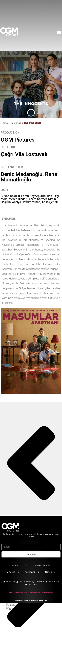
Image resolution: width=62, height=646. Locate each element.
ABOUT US (13, 572)
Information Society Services (42, 592)
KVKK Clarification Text (17, 592)
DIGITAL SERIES (41, 565)
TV (25, 565)
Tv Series (16, 123)
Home (4, 123)
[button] (58, 32)
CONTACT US (32, 572)
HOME (15, 565)
